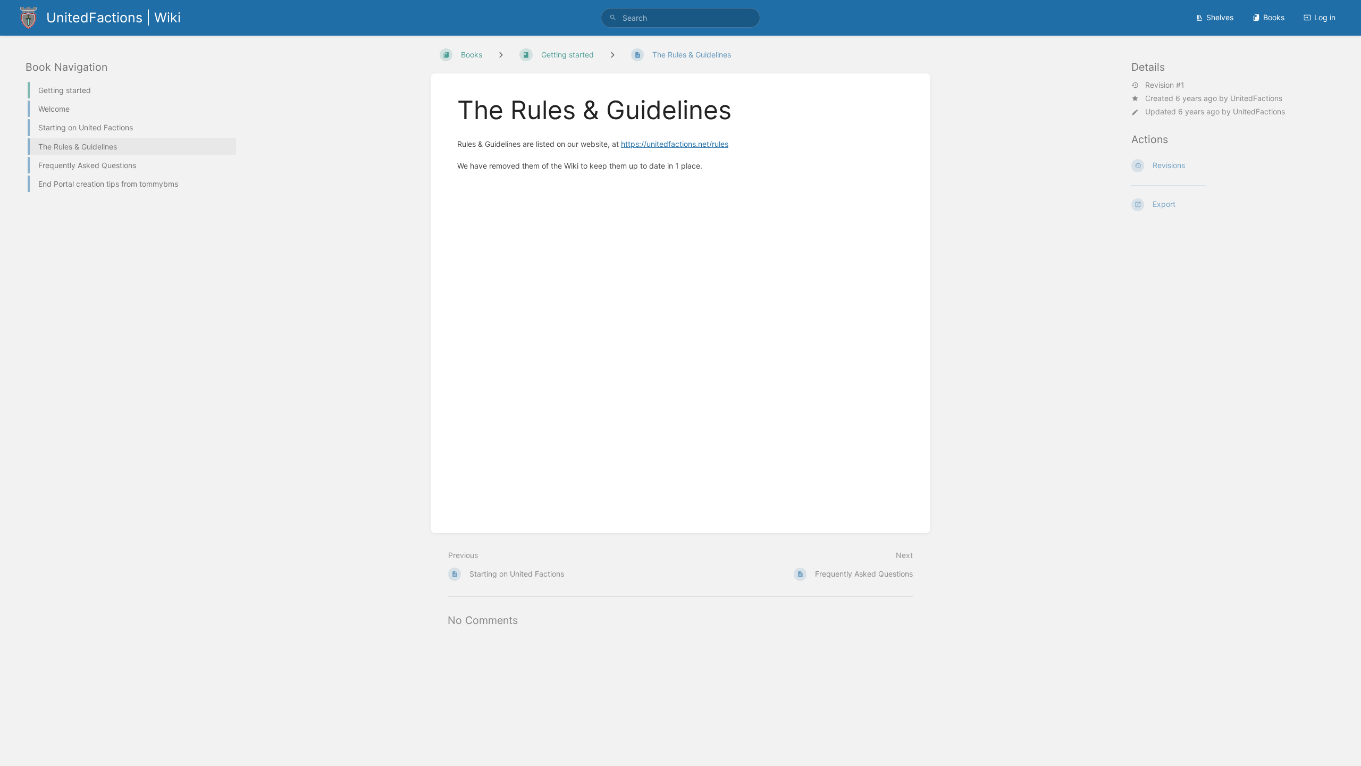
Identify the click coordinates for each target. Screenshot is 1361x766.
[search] (680, 18)
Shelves (1219, 17)
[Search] (613, 17)
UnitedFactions (1256, 98)
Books (1273, 17)
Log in (1324, 17)
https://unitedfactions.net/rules (674, 143)
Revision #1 (1164, 85)
